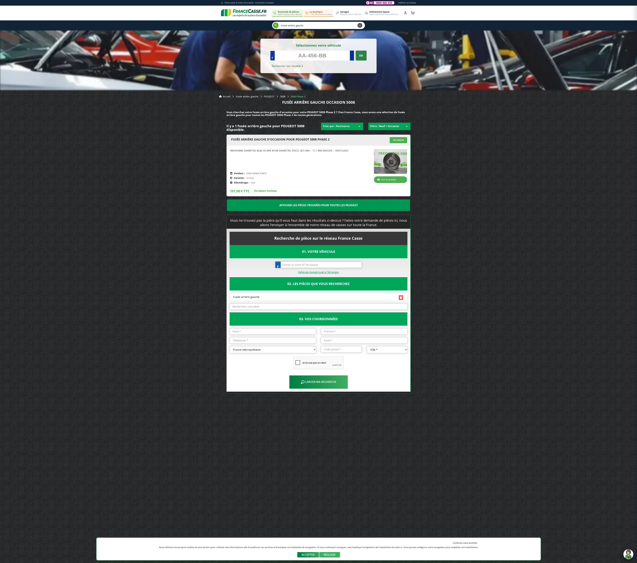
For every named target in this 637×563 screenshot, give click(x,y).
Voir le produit (388, 179)
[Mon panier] (412, 13)
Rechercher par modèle (286, 66)
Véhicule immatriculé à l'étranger (318, 272)
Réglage (330, 555)
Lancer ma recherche (320, 382)
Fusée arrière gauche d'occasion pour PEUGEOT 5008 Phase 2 (280, 139)
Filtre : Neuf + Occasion (389, 126)
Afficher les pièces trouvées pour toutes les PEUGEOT (318, 205)
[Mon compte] (405, 13)
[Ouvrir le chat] (628, 556)
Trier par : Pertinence (342, 126)
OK (361, 55)
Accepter (308, 555)
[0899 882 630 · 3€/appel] (380, 3)
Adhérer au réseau (407, 2)
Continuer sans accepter (465, 542)
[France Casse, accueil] (243, 13)
